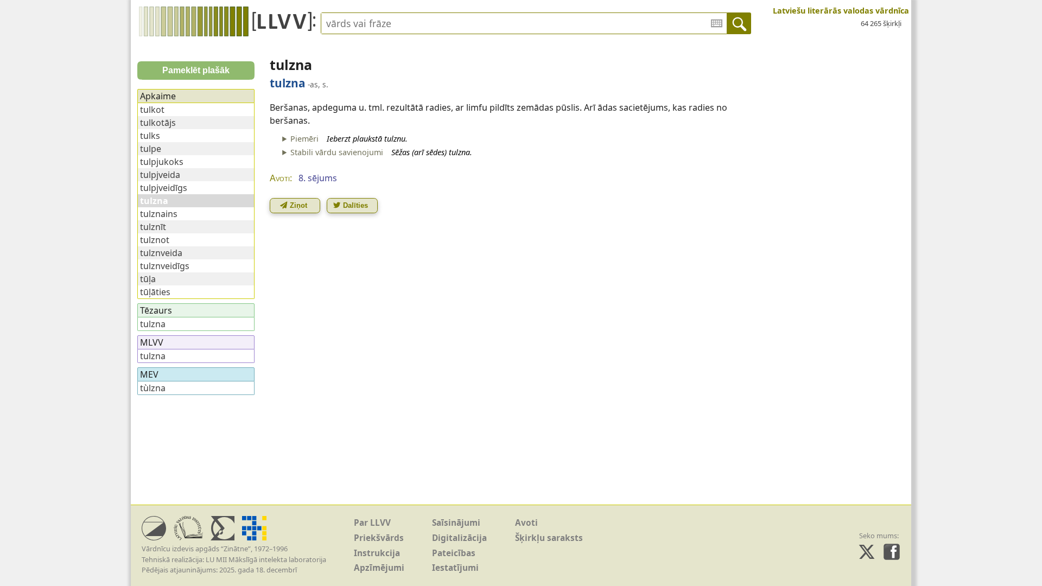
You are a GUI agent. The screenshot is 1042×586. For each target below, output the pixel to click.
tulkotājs (158, 123)
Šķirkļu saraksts (549, 538)
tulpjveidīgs (163, 188)
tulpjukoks (161, 162)
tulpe (150, 149)
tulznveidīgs (164, 266)
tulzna (153, 324)
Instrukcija (377, 553)
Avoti (526, 522)
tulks (150, 136)
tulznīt (153, 227)
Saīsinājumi (456, 522)
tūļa (148, 279)
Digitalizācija (459, 538)
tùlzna (153, 388)
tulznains (158, 214)
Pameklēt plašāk (196, 70)
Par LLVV (372, 522)
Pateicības (453, 553)
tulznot (154, 240)
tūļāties (155, 292)
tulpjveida (160, 175)
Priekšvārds (379, 538)
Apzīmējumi (379, 568)
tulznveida (161, 253)
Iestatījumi (455, 568)
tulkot (152, 110)
